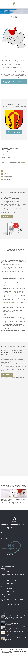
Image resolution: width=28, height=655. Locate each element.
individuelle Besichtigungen (11, 309)
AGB (25, 651)
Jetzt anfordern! (8, 216)
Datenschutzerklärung (18, 651)
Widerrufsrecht (5, 652)
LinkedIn (3, 597)
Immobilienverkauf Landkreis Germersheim (10, 590)
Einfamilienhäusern (5, 530)
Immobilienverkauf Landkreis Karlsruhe (9, 580)
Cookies (12, 652)
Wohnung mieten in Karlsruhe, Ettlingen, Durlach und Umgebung (12, 575)
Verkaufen (3, 569)
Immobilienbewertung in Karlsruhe (8, 585)
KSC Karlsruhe (4, 578)
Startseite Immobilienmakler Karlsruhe (9, 566)
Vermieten (3, 573)
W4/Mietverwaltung (5, 594)
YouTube (3, 596)
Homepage (15, 291)
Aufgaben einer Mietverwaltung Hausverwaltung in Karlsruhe (12, 600)
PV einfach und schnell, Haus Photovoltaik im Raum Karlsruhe (12, 602)
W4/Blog (3, 568)
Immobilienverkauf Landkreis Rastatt (9, 591)
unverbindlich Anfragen (15, 132)
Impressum (9, 651)
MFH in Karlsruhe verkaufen (7, 586)
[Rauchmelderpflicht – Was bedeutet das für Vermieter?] (14, 493)
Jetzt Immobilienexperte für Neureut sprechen (13, 82)
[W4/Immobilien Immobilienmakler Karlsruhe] (14, 4)
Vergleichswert (10, 270)
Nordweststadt (5, 164)
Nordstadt (23, 162)
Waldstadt (11, 164)
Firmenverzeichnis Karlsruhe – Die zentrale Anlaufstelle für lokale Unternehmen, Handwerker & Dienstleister (16, 633)
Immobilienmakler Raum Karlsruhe (8, 581)
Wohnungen (11, 528)
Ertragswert (4, 270)
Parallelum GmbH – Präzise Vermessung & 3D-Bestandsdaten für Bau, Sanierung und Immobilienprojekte (15, 617)
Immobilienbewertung (16, 532)
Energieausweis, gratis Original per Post (9, 593)
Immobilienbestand (5, 571)
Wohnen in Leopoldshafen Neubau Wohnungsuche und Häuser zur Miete (13, 605)
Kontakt (3, 577)
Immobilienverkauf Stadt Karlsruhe (8, 583)
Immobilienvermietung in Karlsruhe (8, 588)
